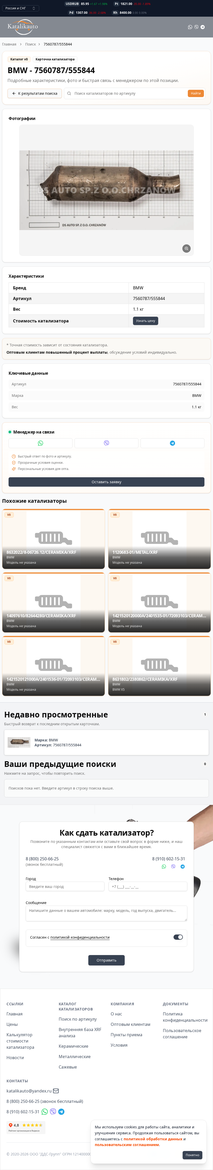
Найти (196, 93)
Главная (9, 44)
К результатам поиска (37, 93)
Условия (119, 1045)
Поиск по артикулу (78, 1019)
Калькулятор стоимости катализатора (20, 1041)
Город (31, 878)
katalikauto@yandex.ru (29, 1091)
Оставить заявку (106, 481)
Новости (15, 1057)
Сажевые (68, 1067)
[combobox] (20, 8)
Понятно (192, 1155)
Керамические (73, 1046)
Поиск (30, 44)
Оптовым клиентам (130, 1024)
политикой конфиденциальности (80, 937)
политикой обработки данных (153, 1138)
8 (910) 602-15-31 (168, 859)
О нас (116, 1014)
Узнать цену (145, 321)
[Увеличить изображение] (186, 248)
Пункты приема (126, 1035)
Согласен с (70, 937)
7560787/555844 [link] (58, 44)
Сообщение (36, 902)
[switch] (178, 937)
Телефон (116, 878)
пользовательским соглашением (127, 1144)
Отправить (106, 960)
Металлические (75, 1056)
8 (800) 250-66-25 (42, 859)
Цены (12, 1024)
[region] (106, 190)
